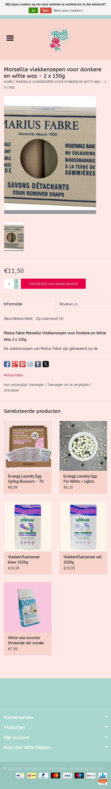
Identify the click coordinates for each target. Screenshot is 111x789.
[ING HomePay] (102, 782)
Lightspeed (97, 769)
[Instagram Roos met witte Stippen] (60, 694)
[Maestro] (79, 775)
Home (8, 82)
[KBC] (102, 775)
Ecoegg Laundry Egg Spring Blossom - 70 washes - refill (25, 479)
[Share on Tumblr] (38, 364)
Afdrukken (11, 390)
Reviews (69, 304)
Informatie (13, 304)
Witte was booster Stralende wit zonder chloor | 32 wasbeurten (26, 641)
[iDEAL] (31, 775)
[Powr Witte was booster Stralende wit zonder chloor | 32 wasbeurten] (28, 607)
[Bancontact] (19, 775)
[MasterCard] (55, 775)
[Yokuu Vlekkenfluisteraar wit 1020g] (83, 526)
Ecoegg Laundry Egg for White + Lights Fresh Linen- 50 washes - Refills (80, 479)
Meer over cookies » (69, 10)
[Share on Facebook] (7, 364)
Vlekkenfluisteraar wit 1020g (83, 559)
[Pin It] (22, 364)
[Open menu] (10, 38)
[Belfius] (90, 775)
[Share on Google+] (15, 364)
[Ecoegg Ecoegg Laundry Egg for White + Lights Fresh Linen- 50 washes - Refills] (83, 446)
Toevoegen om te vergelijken (68, 385)
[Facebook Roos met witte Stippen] (51, 694)
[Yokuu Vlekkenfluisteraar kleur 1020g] (28, 526)
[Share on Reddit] (30, 364)
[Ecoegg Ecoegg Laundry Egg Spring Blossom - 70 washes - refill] (28, 446)
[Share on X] (46, 364)
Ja (33, 10)
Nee (46, 10)
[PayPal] (43, 775)
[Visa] (67, 775)
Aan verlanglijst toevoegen (24, 385)
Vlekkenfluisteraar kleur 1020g (24, 559)
